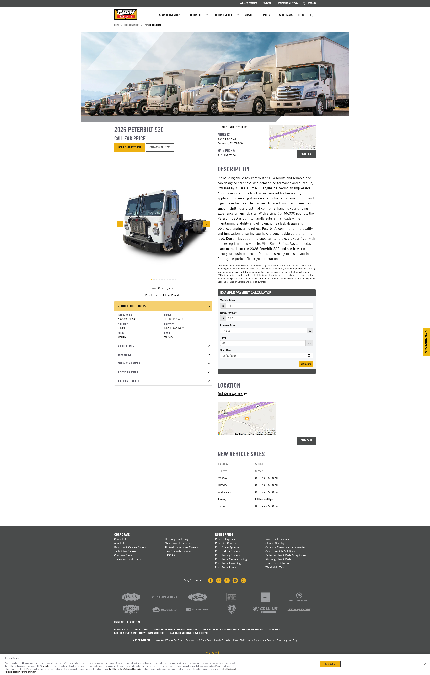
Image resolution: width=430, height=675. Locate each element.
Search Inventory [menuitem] (170, 15)
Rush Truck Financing (228, 563)
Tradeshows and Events (127, 559)
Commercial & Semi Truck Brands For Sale (208, 640)
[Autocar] (131, 614)
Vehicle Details (126, 346)
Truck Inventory (131, 25)
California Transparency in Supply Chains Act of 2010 (139, 633)
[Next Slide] (206, 224)
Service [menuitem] (249, 15)
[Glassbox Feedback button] (426, 342)
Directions (306, 154)
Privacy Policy (121, 629)
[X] (243, 580)
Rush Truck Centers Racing (231, 559)
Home (116, 25)
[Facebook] (210, 580)
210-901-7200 (227, 155)
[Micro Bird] (198, 614)
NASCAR (170, 555)
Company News (123, 555)
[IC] (232, 614)
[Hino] (232, 601)
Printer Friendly (172, 295)
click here (46, 666)
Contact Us (267, 3)
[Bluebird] (164, 614)
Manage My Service (248, 3)
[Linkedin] (227, 580)
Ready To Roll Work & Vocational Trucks (253, 640)
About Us (119, 543)
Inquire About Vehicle (129, 147)
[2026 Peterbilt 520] (163, 224)
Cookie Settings (141, 629)
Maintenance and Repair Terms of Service (189, 633)
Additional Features (128, 381)
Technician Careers (125, 551)
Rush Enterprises (225, 539)
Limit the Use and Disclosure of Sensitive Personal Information (233, 629)
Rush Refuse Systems (227, 551)
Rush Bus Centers (225, 543)
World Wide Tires (275, 567)
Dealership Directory (288, 3)
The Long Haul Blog (176, 539)
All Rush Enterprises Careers (181, 547)
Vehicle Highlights (132, 306)
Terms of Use (275, 629)
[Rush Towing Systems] (299, 614)
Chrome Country (274, 543)
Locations (311, 3)
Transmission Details (129, 363)
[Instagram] (219, 580)
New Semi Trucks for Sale (168, 640)
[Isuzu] (265, 601)
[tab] (151, 279)
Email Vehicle (153, 295)
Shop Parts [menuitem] (286, 15)
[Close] (424, 664)
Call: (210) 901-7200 (159, 147)
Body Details (124, 354)
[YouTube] (235, 580)
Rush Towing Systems (227, 555)
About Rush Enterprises (178, 543)
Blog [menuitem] (301, 15)
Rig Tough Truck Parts (278, 559)
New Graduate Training (178, 551)
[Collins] (265, 614)
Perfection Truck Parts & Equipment (286, 555)
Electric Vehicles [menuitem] (224, 15)
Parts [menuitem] (266, 15)
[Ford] (198, 601)
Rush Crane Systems (230, 394)
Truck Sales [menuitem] (197, 15)
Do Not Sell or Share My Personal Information (175, 629)
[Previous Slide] (120, 224)
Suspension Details (128, 372)
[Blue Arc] (299, 601)
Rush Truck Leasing (226, 567)
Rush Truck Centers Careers (130, 547)
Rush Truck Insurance (278, 539)
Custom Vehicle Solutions (280, 551)
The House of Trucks (277, 563)
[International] (164, 601)
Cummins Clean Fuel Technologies (285, 547)
